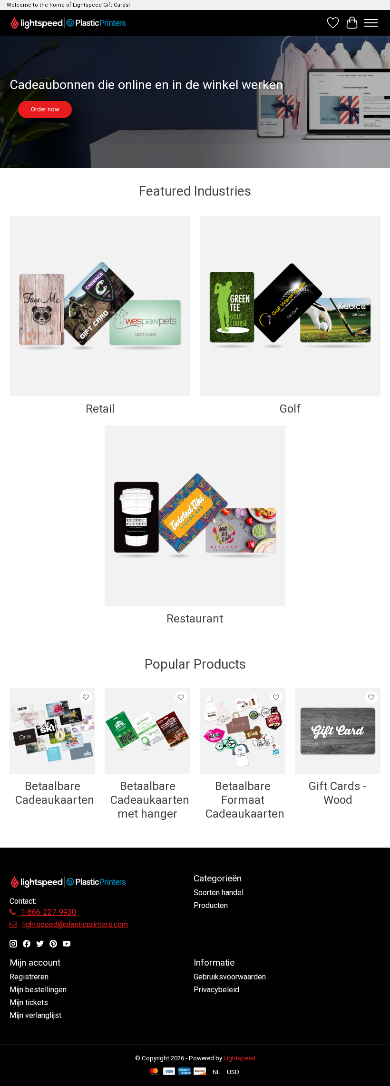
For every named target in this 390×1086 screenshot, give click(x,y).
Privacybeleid (216, 989)
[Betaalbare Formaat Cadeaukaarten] (242, 731)
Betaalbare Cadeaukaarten (54, 793)
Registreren (29, 976)
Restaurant (194, 618)
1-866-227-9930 (48, 912)
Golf (290, 408)
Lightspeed (239, 1058)
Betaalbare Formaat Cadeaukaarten (244, 800)
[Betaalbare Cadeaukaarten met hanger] (147, 731)
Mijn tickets (29, 1002)
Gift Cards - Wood (338, 793)
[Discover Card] (200, 1071)
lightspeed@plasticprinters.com (75, 924)
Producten (211, 905)
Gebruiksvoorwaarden (230, 976)
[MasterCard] (154, 1071)
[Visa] (169, 1071)
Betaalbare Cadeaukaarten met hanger (149, 800)
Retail (100, 408)
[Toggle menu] (370, 22)
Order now (45, 109)
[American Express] (184, 1071)
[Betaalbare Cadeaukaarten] (52, 731)
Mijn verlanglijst (35, 1015)
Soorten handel (219, 892)
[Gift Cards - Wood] (337, 731)
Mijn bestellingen (38, 989)
